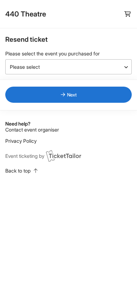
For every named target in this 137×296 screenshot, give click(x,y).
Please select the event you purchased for (52, 53)
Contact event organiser (32, 130)
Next (72, 94)
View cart (127, 14)
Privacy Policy (21, 141)
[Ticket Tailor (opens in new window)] (63, 155)
